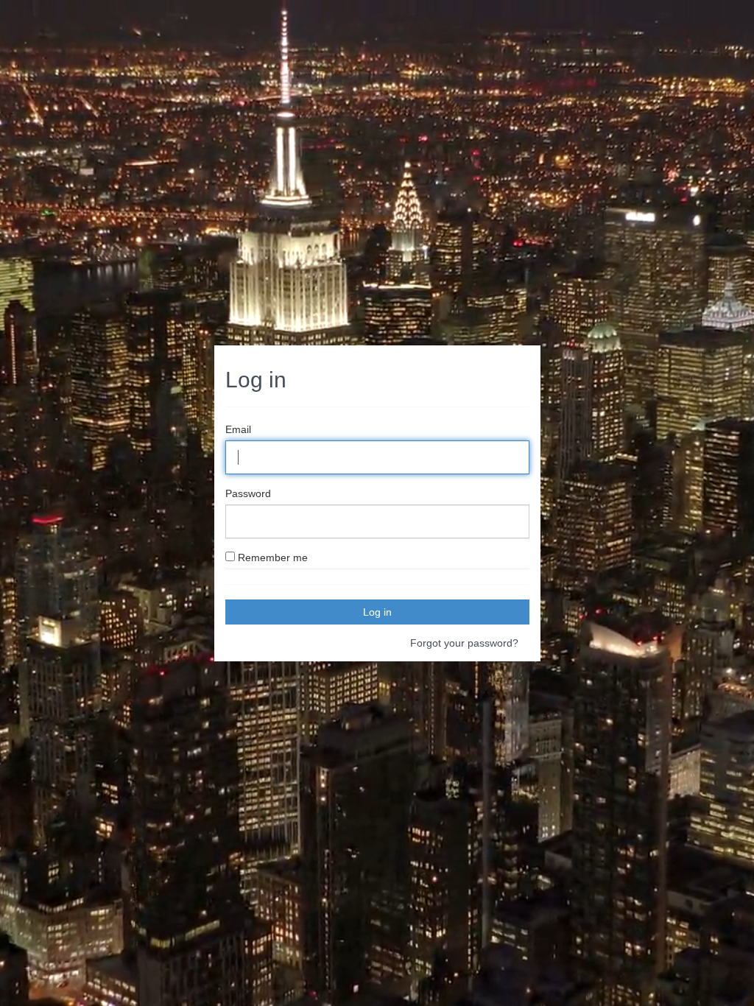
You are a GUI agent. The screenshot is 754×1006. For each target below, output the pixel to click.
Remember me (273, 557)
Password (248, 493)
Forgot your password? (464, 643)
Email (238, 429)
